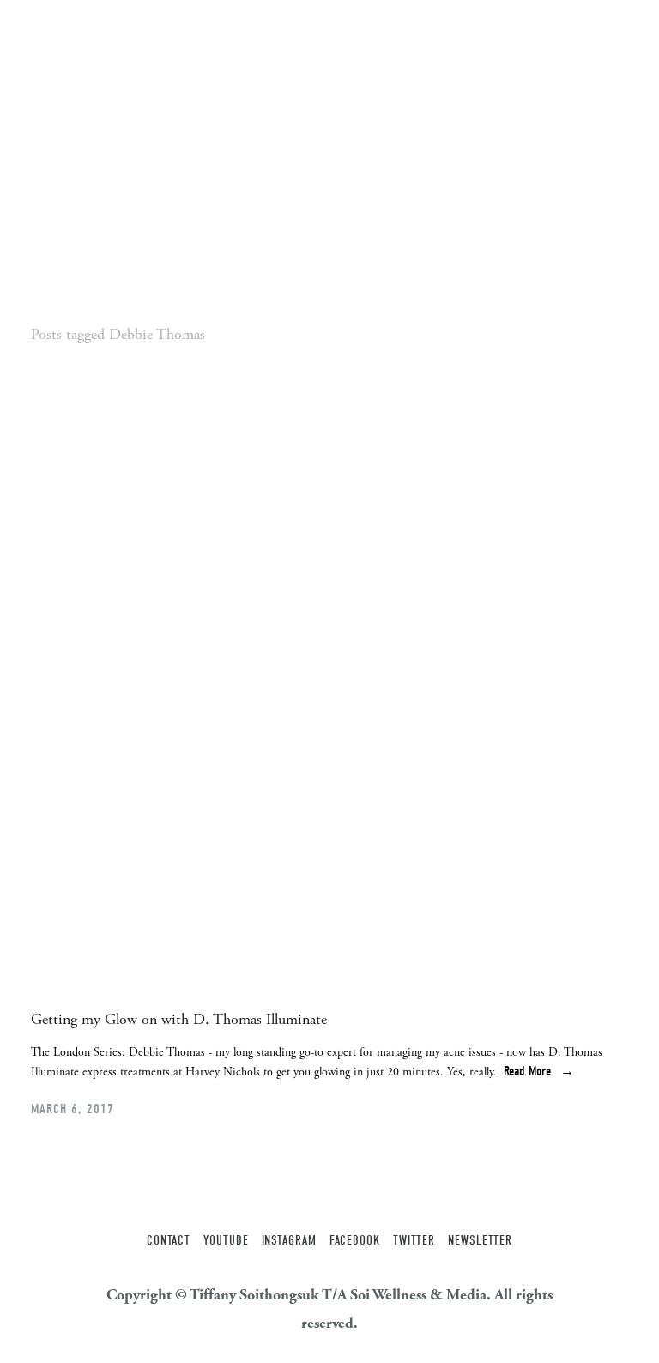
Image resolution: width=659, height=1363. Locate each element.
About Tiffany (71, 34)
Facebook (355, 1240)
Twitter (414, 1240)
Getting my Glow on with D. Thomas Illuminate (179, 1019)
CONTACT (168, 1240)
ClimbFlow (159, 34)
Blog (220, 34)
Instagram (289, 1240)
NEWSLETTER (480, 1240)
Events (268, 34)
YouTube (225, 1240)
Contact (328, 34)
